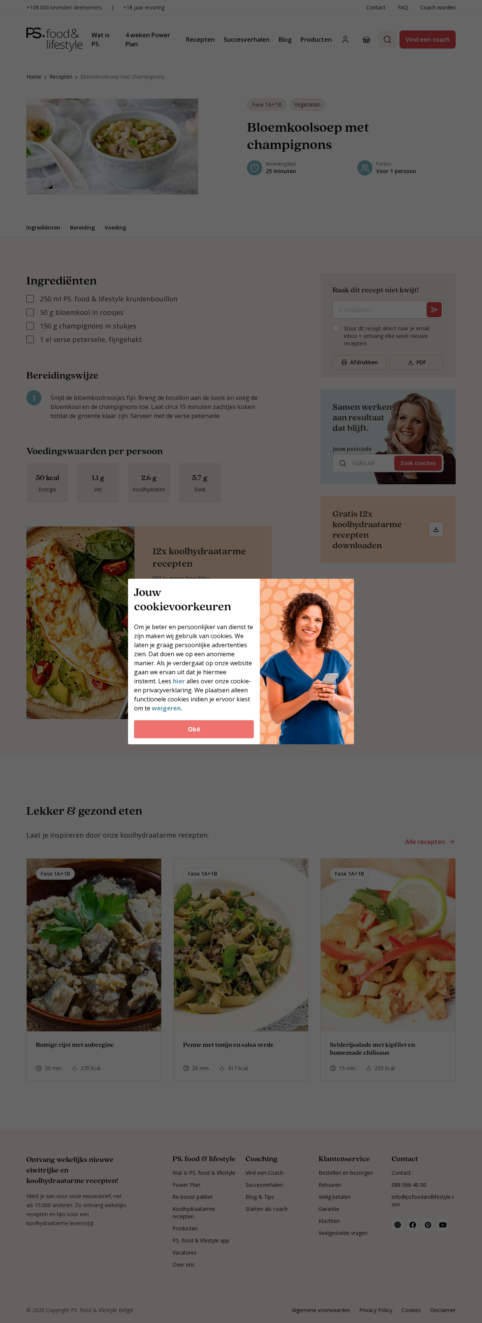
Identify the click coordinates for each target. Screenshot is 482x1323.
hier (179, 681)
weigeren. (167, 708)
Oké (194, 729)
